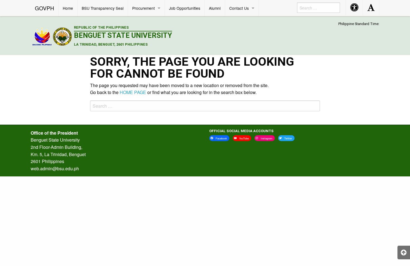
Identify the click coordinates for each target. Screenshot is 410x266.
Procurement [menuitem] (143, 8)
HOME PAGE (133, 92)
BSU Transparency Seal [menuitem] (103, 8)
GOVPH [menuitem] (44, 8)
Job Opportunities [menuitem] (184, 8)
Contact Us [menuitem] (239, 8)
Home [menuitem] (68, 8)
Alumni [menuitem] (215, 8)
